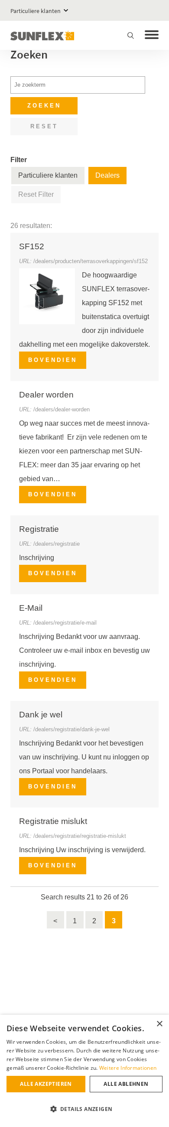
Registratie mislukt (53, 821)
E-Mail (30, 607)
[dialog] (84, 1071)
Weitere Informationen (127, 1068)
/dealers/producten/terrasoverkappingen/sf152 (90, 261)
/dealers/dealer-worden (61, 409)
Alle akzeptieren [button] (46, 1084)
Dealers (107, 175)
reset (44, 126)
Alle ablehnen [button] (126, 1084)
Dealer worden (46, 394)
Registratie (39, 529)
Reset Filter (36, 194)
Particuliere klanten (35, 11)
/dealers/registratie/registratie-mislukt (79, 836)
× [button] (159, 1024)
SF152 (31, 246)
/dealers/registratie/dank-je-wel (71, 729)
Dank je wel (40, 714)
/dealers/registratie (56, 544)
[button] (84, 1109)
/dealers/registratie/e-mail (65, 622)
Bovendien (52, 360)
